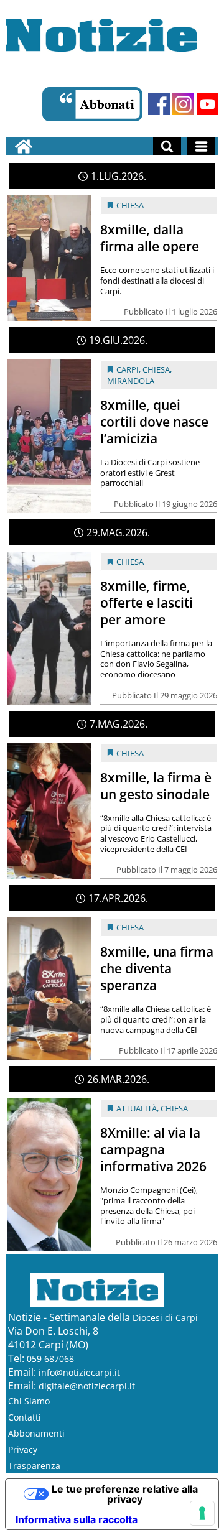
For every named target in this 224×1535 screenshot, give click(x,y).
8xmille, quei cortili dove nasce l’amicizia (154, 421)
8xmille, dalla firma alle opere (149, 238)
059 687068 (50, 1359)
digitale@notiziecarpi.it (87, 1386)
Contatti (24, 1417)
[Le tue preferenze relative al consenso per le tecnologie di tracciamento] (202, 1513)
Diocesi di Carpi (165, 1318)
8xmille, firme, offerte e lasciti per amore (146, 602)
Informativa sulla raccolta (77, 1519)
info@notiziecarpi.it (79, 1372)
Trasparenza (34, 1466)
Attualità (136, 1108)
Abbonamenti (36, 1433)
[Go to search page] (167, 146)
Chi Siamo (29, 1401)
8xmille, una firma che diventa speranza (156, 968)
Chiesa (130, 205)
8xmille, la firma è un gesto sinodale (156, 786)
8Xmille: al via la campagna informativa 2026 (153, 1149)
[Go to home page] (24, 146)
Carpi (127, 369)
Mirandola (130, 380)
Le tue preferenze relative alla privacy (125, 1494)
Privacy (22, 1449)
